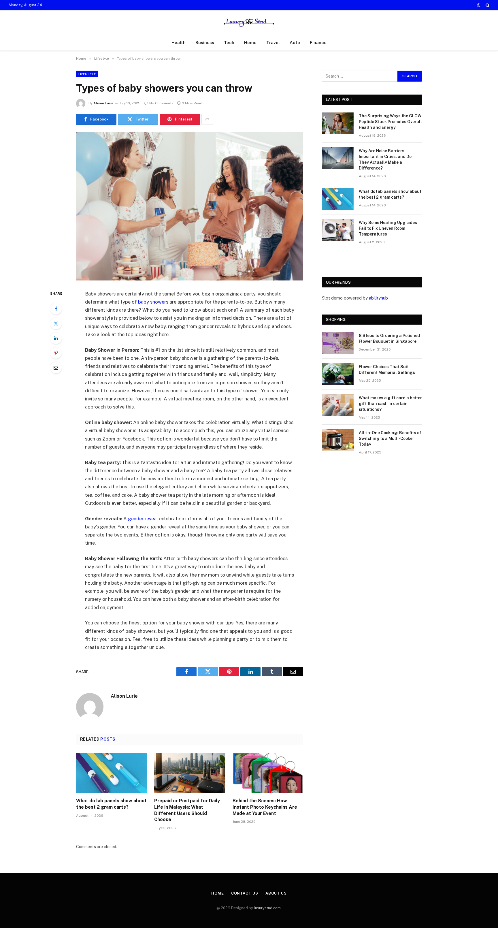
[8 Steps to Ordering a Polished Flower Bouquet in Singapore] (338, 343)
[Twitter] (56, 323)
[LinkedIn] (56, 338)
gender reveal (143, 519)
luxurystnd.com (267, 908)
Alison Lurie (103, 103)
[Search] (486, 5)
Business (204, 42)
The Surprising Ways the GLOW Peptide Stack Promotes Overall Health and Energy (390, 122)
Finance (318, 42)
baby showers (153, 302)
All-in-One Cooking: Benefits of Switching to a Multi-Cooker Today (390, 438)
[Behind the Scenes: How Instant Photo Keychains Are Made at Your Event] (268, 773)
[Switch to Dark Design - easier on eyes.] (479, 5)
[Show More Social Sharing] (207, 119)
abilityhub (378, 297)
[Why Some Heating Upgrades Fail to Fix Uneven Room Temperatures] (338, 230)
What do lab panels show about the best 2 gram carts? (111, 804)
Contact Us (244, 893)
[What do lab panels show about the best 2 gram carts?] (111, 773)
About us (276, 893)
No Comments (161, 103)
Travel (273, 42)
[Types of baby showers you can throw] (189, 206)
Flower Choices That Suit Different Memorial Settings (387, 369)
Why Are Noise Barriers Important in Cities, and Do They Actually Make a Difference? (385, 159)
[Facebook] (56, 309)
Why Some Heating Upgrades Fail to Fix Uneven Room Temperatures (388, 228)
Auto (295, 42)
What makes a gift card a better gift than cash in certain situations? (390, 404)
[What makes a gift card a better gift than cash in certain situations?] (338, 405)
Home (250, 42)
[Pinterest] (56, 353)
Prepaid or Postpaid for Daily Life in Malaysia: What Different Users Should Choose (187, 810)
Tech (229, 42)
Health (178, 42)
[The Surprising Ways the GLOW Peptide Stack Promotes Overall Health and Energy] (338, 123)
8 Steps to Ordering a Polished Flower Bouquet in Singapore (389, 338)
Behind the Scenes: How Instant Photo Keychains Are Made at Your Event (265, 807)
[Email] (56, 367)
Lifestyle (87, 74)
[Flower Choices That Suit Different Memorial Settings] (338, 374)
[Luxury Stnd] (249, 22)
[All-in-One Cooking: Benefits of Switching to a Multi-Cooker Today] (338, 440)
